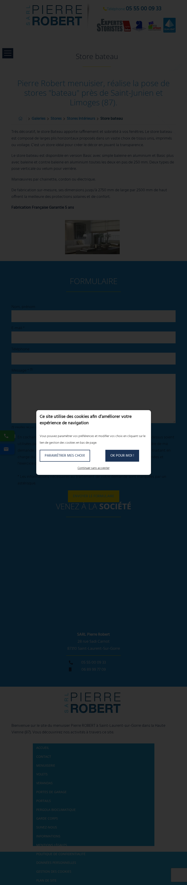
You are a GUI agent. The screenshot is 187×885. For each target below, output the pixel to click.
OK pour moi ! (122, 456)
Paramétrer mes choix (65, 456)
